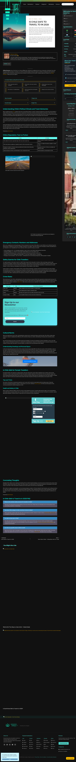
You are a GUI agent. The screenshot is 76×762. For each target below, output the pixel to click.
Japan (24, 740)
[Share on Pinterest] (72, 237)
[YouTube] (12, 745)
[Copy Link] (75, 237)
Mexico (39, 742)
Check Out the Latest (63, 743)
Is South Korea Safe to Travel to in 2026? (13, 708)
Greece (32, 744)
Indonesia (25, 748)
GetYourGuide (10, 131)
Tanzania (53, 746)
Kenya (53, 748)
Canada (39, 746)
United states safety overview (50, 512)
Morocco (53, 740)
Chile (14, 111)
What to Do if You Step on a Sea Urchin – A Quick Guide (16, 627)
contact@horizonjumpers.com (65, 749)
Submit (15, 321)
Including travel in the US (40, 411)
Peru (38, 740)
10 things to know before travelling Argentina (45, 522)
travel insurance (38, 383)
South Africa (54, 742)
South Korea (25, 746)
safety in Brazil (37, 531)
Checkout (58, 4)
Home (24, 4)
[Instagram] (10, 745)
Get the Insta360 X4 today (30, 361)
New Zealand (47, 742)
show (9, 63)
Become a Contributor (63, 751)
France (32, 742)
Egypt (53, 744)
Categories (43, 4)
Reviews (37, 4)
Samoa (46, 748)
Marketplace (51, 4)
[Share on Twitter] (70, 237)
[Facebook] (4, 745)
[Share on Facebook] (68, 237)
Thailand (24, 742)
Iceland (32, 748)
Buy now (50, 421)
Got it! (10, 759)
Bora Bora (46, 746)
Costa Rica (39, 744)
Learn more (4, 757)
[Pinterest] (15, 745)
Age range (35, 407)
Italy (31, 740)
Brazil (39, 748)
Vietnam (24, 744)
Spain (31, 746)
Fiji (45, 744)
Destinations (30, 4)
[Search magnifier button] (72, 4)
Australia (46, 740)
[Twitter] (7, 745)
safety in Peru (19, 281)
